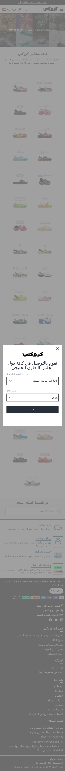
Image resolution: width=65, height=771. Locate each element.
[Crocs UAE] (32, 354)
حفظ (32, 409)
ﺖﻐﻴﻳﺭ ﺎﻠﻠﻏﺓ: (11, 391)
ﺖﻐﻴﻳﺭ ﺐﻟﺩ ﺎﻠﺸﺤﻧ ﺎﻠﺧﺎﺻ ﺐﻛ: (19, 374)
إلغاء (32, 419)
